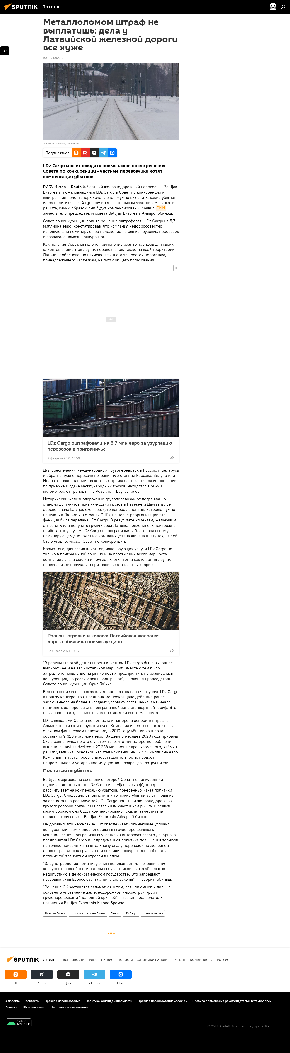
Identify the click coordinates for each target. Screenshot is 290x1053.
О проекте (12, 1001)
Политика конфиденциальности (109, 1001)
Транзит (179, 960)
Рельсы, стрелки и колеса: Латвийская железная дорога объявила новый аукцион (104, 638)
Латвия (115, 913)
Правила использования (62, 1001)
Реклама (11, 1007)
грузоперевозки (153, 913)
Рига (93, 960)
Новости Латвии (55, 913)
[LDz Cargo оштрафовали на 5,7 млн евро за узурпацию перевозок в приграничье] (111, 408)
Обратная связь (34, 1007)
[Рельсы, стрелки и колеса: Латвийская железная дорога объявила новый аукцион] (111, 601)
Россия (223, 960)
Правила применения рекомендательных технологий (231, 1001)
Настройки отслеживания (69, 1007)
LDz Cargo (131, 913)
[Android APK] (18, 1023)
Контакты (32, 1001)
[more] (171, 457)
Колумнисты (201, 960)
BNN (161, 208)
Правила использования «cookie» (162, 1001)
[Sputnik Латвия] (22, 11)
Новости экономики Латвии (88, 913)
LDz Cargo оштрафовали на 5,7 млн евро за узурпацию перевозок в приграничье (110, 446)
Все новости (74, 960)
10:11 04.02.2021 (55, 58)
